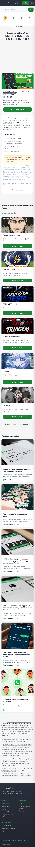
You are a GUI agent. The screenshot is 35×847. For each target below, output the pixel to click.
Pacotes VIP (5, 812)
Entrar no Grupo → (17, 109)
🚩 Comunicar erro (17, 190)
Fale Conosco (5, 834)
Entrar (10, 3)
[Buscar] (31, 10)
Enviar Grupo (5, 803)
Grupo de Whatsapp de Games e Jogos (15, 118)
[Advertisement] (17, 57)
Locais (21, 814)
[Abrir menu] (32, 3)
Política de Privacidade (8, 828)
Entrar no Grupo (17, 246)
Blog (20, 803)
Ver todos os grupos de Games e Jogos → (17, 424)
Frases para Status (25, 811)
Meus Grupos (5, 806)
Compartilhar (26, 92)
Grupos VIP (4, 809)
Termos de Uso (6, 825)
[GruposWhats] (2, 2)
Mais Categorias (17, 26)
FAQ (2, 831)
